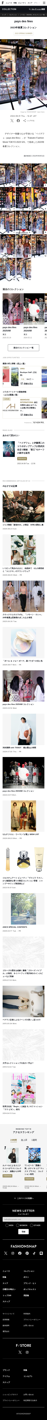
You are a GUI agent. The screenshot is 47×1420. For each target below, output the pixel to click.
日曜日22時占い (9, 1289)
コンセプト (28, 1376)
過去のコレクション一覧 (23, 348)
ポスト (26, 1277)
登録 (23, 1232)
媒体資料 (6, 1325)
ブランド (6, 1370)
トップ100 (7, 1295)
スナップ (6, 1301)
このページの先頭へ (25, 1198)
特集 (15, 3)
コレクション (13, 14)
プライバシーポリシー (32, 1320)
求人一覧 (21, 363)
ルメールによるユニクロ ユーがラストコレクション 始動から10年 (12, 1168)
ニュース (9, 3)
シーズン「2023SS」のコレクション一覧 (32, 14)
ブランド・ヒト (39, 3)
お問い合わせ (29, 1325)
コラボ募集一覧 (10, 395)
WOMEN (23, 1225)
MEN (11, 1225)
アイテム (6, 1376)
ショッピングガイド (10, 1395)
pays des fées (23, 21)
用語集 (26, 1295)
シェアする (30, 121)
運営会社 (6, 1331)
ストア (30, 3)
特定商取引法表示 (30, 1400)
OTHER (37, 1225)
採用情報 (6, 1320)
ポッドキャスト (30, 1289)
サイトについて (8, 1314)
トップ (4, 14)
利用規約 (27, 1314)
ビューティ (22, 3)
